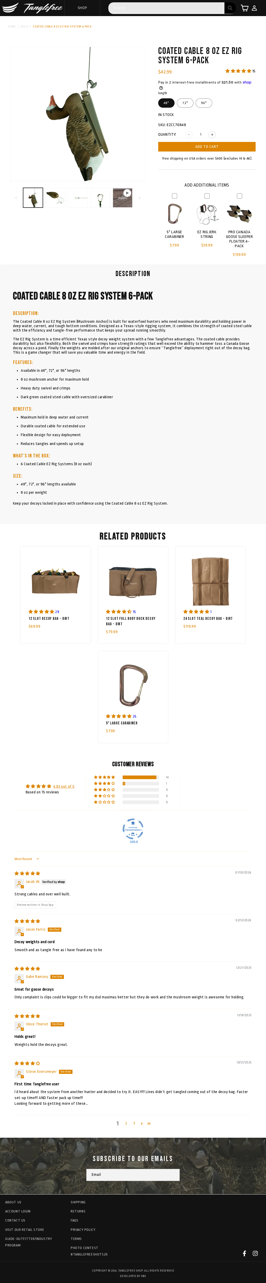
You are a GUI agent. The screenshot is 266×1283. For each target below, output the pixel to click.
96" (204, 103)
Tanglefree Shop (130, 1270)
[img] (27, 874)
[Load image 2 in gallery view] (55, 198)
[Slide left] (16, 197)
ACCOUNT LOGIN (18, 1211)
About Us (13, 1202)
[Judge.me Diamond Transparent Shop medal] (133, 829)
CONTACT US (15, 1220)
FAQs (74, 1220)
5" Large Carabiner (174, 234)
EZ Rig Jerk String (207, 234)
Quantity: (167, 134)
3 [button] (134, 1123)
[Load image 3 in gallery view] (78, 198)
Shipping (78, 1202)
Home (12, 26)
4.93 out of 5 (64, 786)
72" (185, 103)
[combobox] (172, 8)
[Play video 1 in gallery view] (122, 198)
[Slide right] (139, 197)
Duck (24, 26)
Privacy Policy (83, 1230)
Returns (78, 1211)
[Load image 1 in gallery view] (33, 198)
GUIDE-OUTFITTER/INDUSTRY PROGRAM (28, 1242)
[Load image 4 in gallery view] (100, 198)
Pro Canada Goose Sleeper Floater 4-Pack (239, 239)
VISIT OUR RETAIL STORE (24, 1230)
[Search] (230, 8)
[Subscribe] (173, 1175)
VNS (143, 1276)
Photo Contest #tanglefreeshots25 (89, 1251)
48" (166, 103)
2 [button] (126, 1123)
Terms (76, 1239)
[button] (245, 8)
